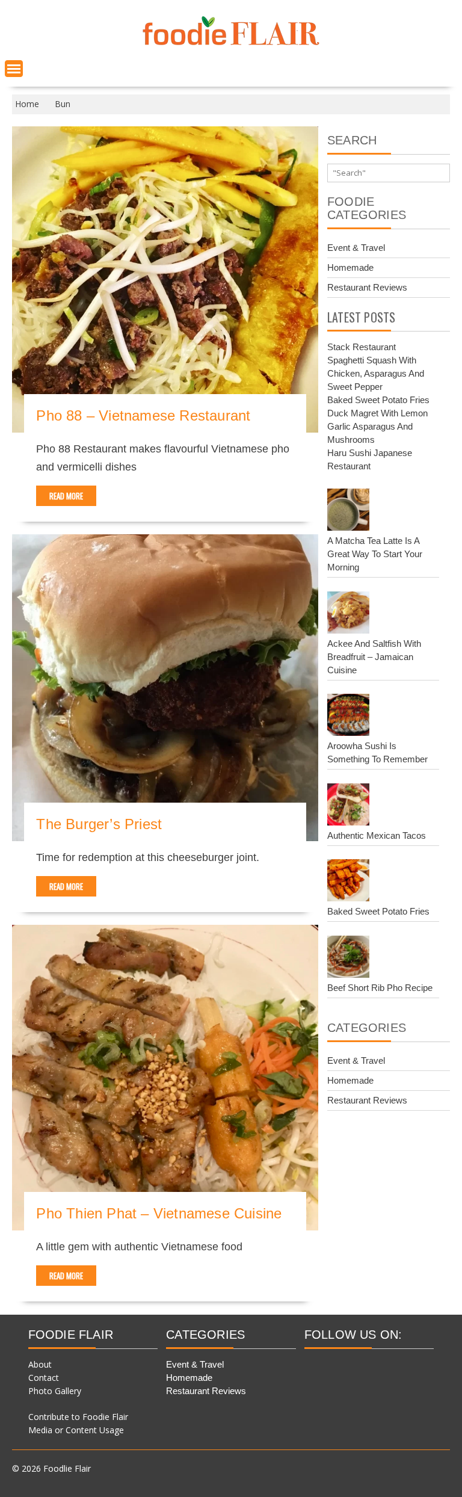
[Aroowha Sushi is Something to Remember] (348, 716)
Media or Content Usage (76, 1430)
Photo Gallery (54, 1391)
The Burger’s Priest (99, 824)
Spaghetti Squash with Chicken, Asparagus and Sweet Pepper (375, 373)
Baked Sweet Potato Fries (378, 400)
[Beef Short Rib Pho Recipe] (348, 958)
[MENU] (14, 68)
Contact (43, 1377)
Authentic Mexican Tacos (376, 835)
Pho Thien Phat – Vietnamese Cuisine (159, 1213)
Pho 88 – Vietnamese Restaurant (143, 415)
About (40, 1364)
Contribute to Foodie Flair (78, 1416)
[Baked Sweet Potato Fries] (348, 882)
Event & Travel (356, 247)
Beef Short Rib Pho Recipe (380, 988)
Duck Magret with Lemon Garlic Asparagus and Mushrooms (377, 426)
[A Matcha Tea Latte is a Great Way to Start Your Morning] (348, 511)
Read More (66, 496)
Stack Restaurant (361, 347)
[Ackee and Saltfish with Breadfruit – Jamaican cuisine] (348, 614)
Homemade (350, 267)
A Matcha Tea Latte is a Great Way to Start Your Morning (374, 554)
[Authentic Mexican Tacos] (348, 806)
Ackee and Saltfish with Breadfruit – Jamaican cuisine (374, 656)
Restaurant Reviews (367, 287)
